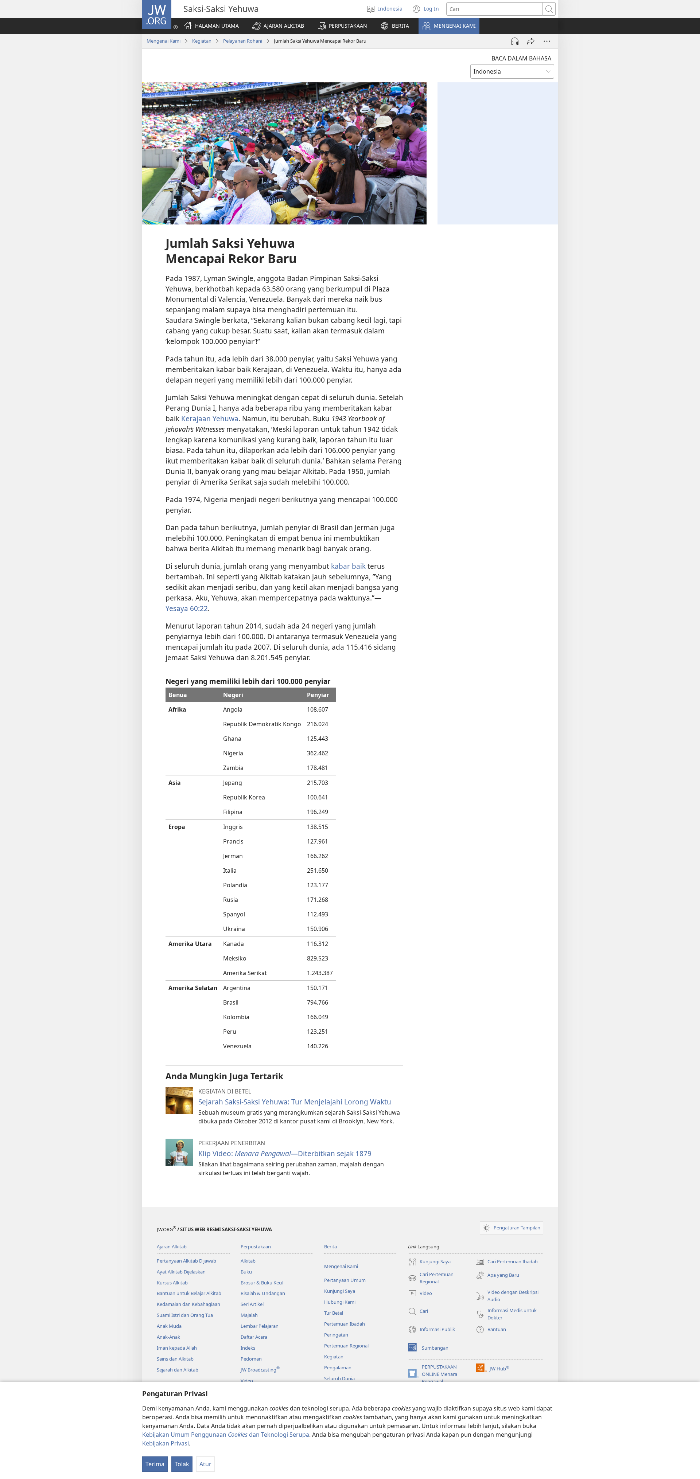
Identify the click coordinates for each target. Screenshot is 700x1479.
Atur (205, 1464)
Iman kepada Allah (177, 1348)
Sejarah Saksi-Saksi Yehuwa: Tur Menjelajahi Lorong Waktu (294, 1102)
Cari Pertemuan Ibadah (507, 1262)
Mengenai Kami (163, 41)
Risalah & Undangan (263, 1293)
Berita (330, 1246)
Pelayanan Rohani (242, 41)
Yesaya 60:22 (187, 608)
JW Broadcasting (260, 1369)
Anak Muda (169, 1326)
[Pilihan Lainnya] (546, 41)
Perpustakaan (256, 1246)
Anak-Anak (168, 1337)
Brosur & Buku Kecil (262, 1282)
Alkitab (248, 1260)
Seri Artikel (252, 1304)
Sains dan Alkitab (175, 1358)
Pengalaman (337, 1367)
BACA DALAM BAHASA (521, 58)
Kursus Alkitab (172, 1282)
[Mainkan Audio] (514, 41)
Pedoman (251, 1358)
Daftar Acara (254, 1337)
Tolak (182, 1464)
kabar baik (348, 566)
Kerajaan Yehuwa (209, 418)
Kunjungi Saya (339, 1291)
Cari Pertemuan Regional (431, 1278)
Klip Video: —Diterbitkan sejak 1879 (285, 1153)
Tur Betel (333, 1313)
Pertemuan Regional (346, 1345)
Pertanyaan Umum (345, 1280)
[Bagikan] (530, 41)
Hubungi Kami (339, 1302)
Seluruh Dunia (339, 1378)
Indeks (248, 1348)
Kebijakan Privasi (165, 1443)
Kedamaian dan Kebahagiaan (188, 1304)
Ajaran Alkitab (172, 1246)
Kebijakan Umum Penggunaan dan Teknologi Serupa (225, 1435)
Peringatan (336, 1334)
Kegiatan (201, 41)
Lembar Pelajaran (260, 1326)
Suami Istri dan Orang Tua (185, 1315)
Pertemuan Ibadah (344, 1323)
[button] (278, 26)
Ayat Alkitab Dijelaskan (181, 1271)
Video (247, 1380)
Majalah (249, 1315)
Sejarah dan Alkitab (177, 1369)
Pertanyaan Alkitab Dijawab (186, 1260)
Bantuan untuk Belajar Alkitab (189, 1293)
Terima (154, 1464)
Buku (246, 1271)
